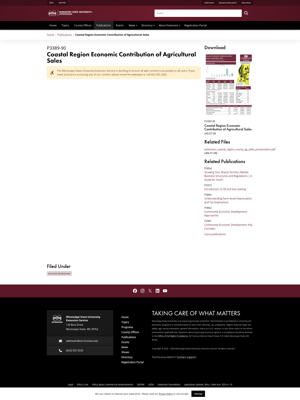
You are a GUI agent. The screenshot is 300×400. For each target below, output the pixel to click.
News (132, 25)
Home (53, 25)
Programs (127, 327)
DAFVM (62, 2)
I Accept (198, 393)
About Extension (168, 25)
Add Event (209, 2)
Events (120, 25)
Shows (125, 352)
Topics (65, 25)
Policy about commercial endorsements (112, 384)
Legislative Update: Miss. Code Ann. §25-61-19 (208, 384)
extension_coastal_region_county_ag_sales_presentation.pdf (239, 149)
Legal (70, 384)
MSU (51, 2)
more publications (215, 234)
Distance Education (228, 2)
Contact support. (187, 357)
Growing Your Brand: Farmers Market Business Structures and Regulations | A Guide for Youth (228, 175)
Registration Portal (195, 25)
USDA (151, 384)
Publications (103, 25)
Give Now (246, 2)
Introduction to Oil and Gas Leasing (225, 189)
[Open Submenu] (137, 25)
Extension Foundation (169, 384)
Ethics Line (82, 384)
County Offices (82, 25)
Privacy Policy (166, 393)
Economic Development (59, 273)
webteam (137, 74)
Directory (146, 25)
